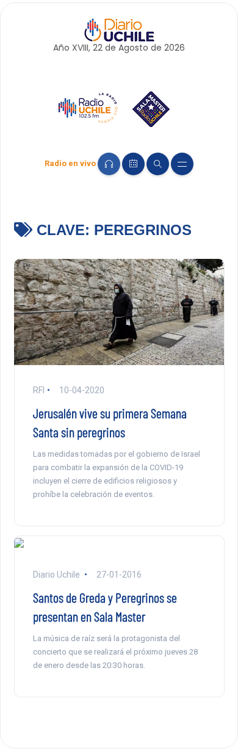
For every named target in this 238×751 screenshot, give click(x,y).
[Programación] (133, 164)
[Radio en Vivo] (109, 164)
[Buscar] (157, 164)
